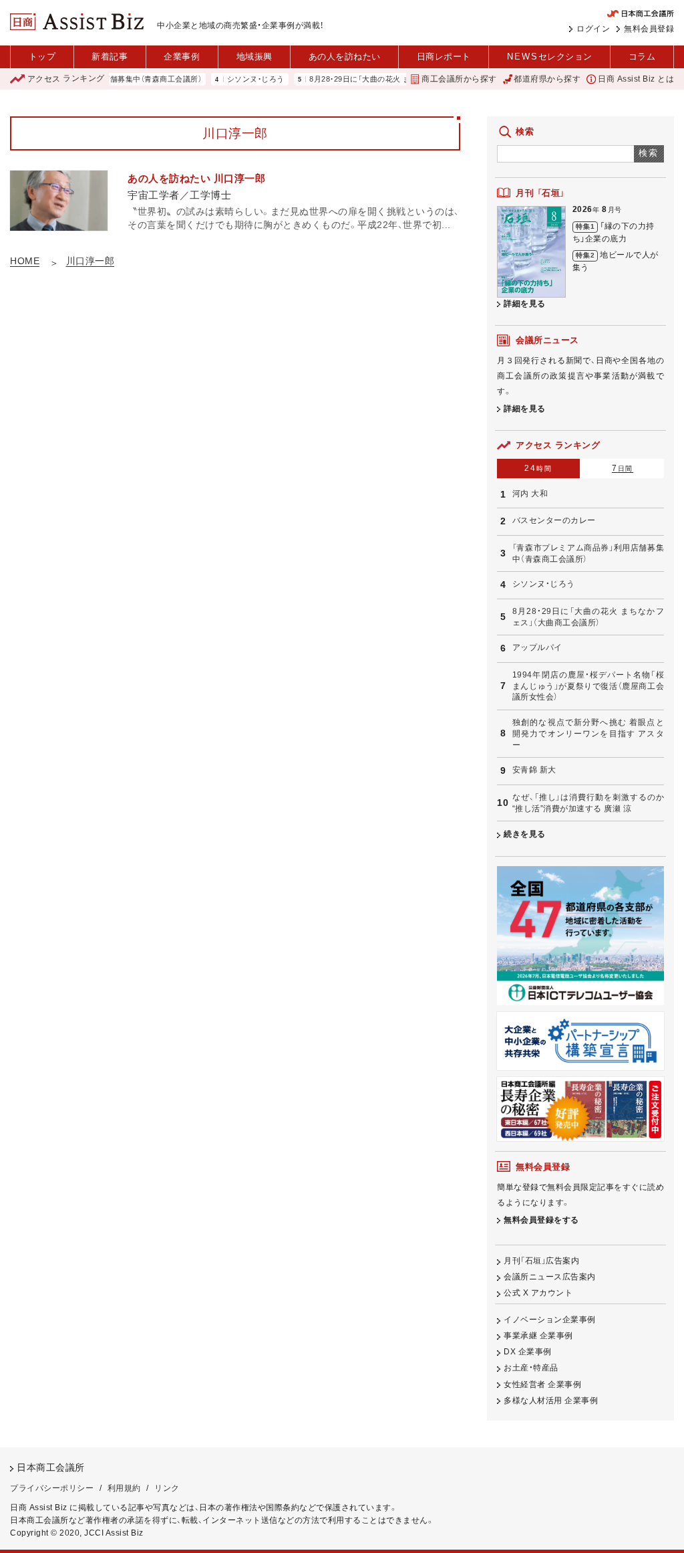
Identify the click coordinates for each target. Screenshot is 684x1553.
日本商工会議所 (51, 1468)
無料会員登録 (649, 29)
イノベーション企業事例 (550, 1319)
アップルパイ (537, 647)
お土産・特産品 (531, 1367)
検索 (649, 153)
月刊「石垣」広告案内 (541, 1260)
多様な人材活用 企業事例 (551, 1400)
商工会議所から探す (458, 79)
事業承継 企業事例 (538, 1335)
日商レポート (444, 56)
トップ (42, 56)
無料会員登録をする (541, 1220)
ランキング (66, 79)
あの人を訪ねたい (345, 56)
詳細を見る (525, 303)
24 (538, 468)
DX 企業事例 (528, 1351)
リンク (167, 1488)
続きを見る (525, 834)
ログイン (593, 29)
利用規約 (124, 1488)
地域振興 (254, 56)
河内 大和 (530, 493)
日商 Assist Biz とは (636, 79)
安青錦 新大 (534, 769)
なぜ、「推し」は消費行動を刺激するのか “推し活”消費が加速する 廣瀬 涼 (588, 803)
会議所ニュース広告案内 (550, 1276)
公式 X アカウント (538, 1293)
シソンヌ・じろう (234, 79)
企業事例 (182, 56)
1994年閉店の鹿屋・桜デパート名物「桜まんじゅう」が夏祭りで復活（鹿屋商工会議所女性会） (588, 686)
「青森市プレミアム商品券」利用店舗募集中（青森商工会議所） (588, 553)
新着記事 (110, 56)
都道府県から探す (547, 79)
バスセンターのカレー (554, 520)
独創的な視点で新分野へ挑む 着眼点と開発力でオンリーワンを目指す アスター (588, 733)
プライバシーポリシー (52, 1488)
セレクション (549, 56)
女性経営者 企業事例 (542, 1384)
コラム (642, 56)
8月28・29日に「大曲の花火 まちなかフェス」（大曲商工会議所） (394, 79)
